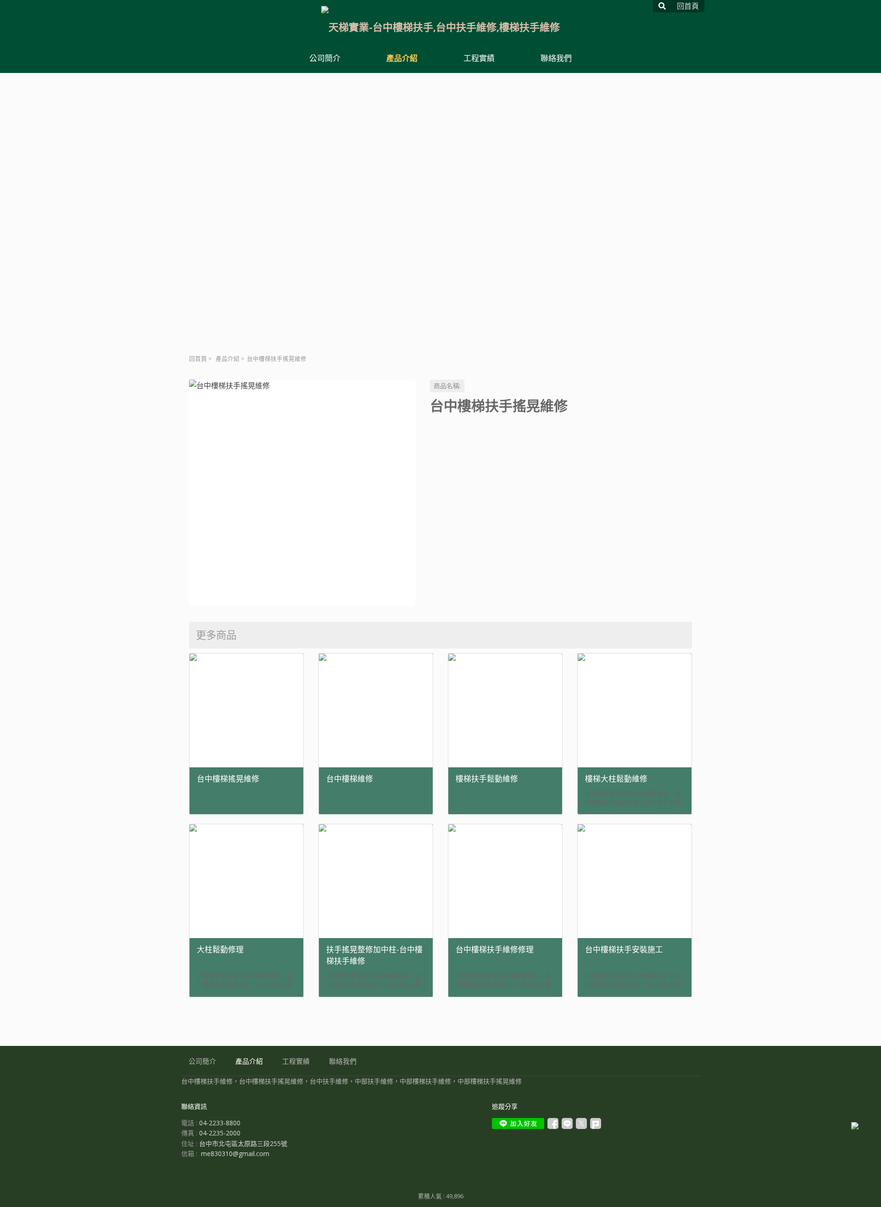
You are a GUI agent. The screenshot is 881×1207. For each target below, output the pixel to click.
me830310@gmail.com (235, 1153)
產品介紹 (228, 359)
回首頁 (198, 359)
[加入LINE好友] (518, 1123)
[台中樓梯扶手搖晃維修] (302, 493)
